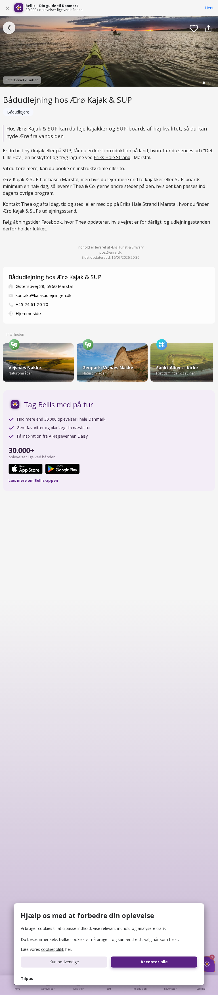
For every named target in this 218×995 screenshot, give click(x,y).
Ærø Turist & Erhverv (127, 247)
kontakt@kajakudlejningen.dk (43, 295)
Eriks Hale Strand (112, 157)
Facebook (51, 222)
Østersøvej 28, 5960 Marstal (44, 286)
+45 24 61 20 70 (32, 304)
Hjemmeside (28, 313)
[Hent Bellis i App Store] (26, 469)
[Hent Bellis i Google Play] (62, 469)
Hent (209, 7)
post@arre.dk (110, 252)
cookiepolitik (52, 949)
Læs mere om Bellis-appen (33, 480)
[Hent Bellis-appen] (19, 8)
